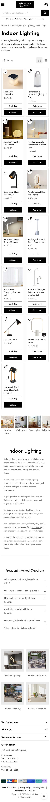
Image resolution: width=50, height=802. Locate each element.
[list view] (45, 60)
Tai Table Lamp (10, 339)
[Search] (45, 13)
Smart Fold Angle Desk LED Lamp (11, 241)
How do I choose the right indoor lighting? (19, 600)
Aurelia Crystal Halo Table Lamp (36, 193)
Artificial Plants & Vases (33, 530)
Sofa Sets (8, 500)
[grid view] (39, 60)
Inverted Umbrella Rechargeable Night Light (37, 144)
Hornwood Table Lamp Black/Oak (11, 388)
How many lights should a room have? (22, 620)
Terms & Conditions (9, 787)
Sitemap (32, 790)
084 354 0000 (12, 770)
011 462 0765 (11, 761)
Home (4, 25)
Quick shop (13, 106)
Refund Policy (20, 790)
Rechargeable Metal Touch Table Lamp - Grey (36, 242)
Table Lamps (35, 483)
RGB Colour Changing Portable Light (12, 292)
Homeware (36, 527)
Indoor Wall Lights (11, 486)
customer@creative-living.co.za (14, 749)
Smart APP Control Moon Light (12, 143)
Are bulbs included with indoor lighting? (18, 611)
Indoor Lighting (17, 25)
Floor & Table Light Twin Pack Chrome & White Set (36, 292)
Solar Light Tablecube (8, 93)
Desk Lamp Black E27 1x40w (11, 193)
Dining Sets (9, 513)
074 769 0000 (12, 758)
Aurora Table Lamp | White (37, 341)
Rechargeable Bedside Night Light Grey (37, 94)
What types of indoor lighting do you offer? (21, 581)
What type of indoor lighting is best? (21, 590)
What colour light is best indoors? (20, 628)
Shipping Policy (39, 787)
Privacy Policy (25, 787)
